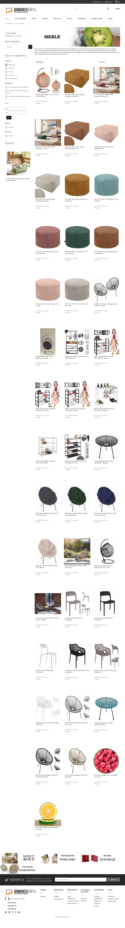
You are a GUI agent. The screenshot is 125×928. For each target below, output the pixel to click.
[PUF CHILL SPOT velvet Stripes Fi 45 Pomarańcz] (77, 184)
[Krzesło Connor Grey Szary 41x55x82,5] (77, 603)
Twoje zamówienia (71, 897)
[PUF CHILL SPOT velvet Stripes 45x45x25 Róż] (106, 132)
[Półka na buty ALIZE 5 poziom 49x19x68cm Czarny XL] (106, 341)
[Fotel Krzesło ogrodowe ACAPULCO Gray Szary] (77, 708)
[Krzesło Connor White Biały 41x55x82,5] (48, 656)
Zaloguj (56, 896)
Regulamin (97, 901)
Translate (18, 36)
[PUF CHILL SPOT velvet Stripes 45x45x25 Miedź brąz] (77, 132)
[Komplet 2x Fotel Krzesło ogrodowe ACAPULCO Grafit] (106, 289)
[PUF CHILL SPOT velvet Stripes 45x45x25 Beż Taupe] (48, 184)
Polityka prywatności (98, 897)
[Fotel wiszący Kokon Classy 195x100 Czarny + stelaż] (48, 603)
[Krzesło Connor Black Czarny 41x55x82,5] (106, 603)
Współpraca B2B (113, 899)
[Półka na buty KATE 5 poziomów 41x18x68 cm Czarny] (77, 394)
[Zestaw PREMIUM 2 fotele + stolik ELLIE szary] (77, 551)
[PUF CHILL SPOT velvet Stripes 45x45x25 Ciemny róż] (106, 80)
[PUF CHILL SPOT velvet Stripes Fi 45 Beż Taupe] (77, 289)
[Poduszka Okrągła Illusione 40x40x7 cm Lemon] (48, 813)
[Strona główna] (21, 10)
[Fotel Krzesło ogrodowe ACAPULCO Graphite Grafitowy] (48, 760)
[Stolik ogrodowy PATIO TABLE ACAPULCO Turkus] (106, 708)
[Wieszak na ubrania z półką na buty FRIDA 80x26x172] (77, 341)
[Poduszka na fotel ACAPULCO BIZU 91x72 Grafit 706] (48, 498)
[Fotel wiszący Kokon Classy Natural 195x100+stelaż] (48, 80)
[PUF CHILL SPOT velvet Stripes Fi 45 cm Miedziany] (106, 237)
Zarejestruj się (58, 899)
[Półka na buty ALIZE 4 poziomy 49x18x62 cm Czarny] (48, 394)
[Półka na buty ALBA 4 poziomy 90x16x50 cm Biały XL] (106, 394)
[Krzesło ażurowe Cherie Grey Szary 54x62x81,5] (106, 656)
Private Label (112, 901)
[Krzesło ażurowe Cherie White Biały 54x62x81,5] (48, 708)
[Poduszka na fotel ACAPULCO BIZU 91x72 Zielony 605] (77, 498)
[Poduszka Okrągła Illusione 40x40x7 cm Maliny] (106, 760)
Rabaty (96, 906)
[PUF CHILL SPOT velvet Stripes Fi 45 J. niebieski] (106, 184)
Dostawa (83, 898)
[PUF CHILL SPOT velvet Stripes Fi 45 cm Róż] (48, 289)
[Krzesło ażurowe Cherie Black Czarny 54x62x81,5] (77, 656)
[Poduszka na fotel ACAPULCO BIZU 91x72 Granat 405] (106, 498)
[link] (18, 65)
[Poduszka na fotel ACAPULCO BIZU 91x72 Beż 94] (48, 551)
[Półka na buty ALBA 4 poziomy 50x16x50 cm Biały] (48, 446)
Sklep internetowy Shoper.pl (62, 917)
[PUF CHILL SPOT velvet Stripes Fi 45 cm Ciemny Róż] (48, 237)
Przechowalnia (72, 903)
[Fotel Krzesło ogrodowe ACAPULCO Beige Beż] (77, 760)
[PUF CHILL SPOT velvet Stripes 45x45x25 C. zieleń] (48, 132)
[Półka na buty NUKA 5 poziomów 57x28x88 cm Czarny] (77, 446)
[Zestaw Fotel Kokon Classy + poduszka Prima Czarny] (106, 551)
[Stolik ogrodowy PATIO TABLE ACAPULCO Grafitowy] (106, 446)
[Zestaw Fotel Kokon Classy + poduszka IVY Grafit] (48, 342)
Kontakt (42, 896)
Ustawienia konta (73, 901)
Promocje (97, 903)
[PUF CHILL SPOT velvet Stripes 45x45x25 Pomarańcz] (77, 80)
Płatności (84, 901)
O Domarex (111, 896)
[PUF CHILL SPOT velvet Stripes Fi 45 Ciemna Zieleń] (77, 237)
